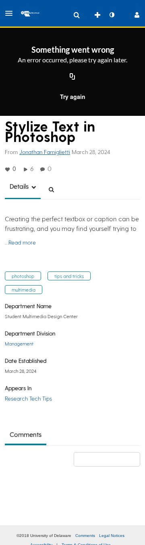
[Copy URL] (72, 77)
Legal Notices (111, 535)
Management (19, 343)
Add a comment (110, 459)
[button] (11, 13)
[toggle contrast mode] (112, 15)
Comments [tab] (25, 434)
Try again (72, 97)
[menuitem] (76, 15)
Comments (85, 535)
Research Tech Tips (28, 398)
